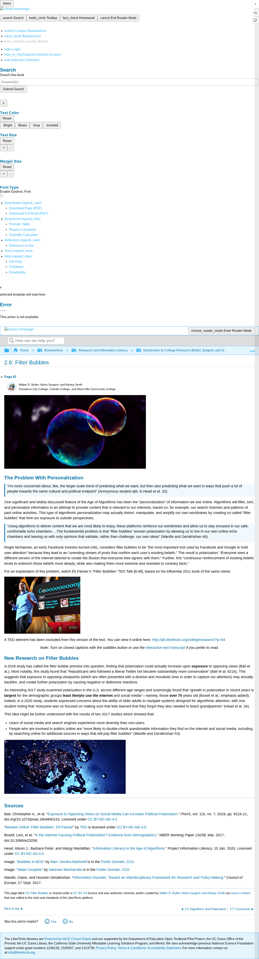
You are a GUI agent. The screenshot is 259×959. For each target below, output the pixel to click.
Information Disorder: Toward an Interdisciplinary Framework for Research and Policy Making (148, 877)
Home (24, 350)
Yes (53, 921)
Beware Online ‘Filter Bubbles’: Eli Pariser (39, 827)
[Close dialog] (3, 310)
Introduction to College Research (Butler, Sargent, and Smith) (186, 350)
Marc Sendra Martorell (68, 862)
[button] (16, 267)
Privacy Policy (106, 948)
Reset (7, 118)
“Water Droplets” (29, 870)
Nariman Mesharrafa (65, 870)
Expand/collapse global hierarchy (9, 350)
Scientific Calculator (23, 235)
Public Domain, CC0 (117, 862)
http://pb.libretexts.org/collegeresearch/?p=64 (188, 640)
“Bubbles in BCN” (30, 862)
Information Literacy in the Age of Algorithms (129, 848)
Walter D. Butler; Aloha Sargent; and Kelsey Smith (192, 893)
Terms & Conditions (132, 948)
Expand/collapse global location (252, 349)
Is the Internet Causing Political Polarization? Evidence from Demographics (95, 835)
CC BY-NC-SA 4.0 (29, 854)
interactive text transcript (165, 648)
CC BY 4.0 (80, 893)
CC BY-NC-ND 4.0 (102, 819)
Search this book (12, 75)
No (71, 921)
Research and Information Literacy (103, 350)
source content (240, 893)
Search (11, 340)
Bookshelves (54, 350)
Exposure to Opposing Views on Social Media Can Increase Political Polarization (112, 814)
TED (83, 827)
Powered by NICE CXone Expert (68, 939)
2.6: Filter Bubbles (37, 893)
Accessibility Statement (164, 948)
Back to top (11, 908)
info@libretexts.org (21, 952)
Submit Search (13, 89)
